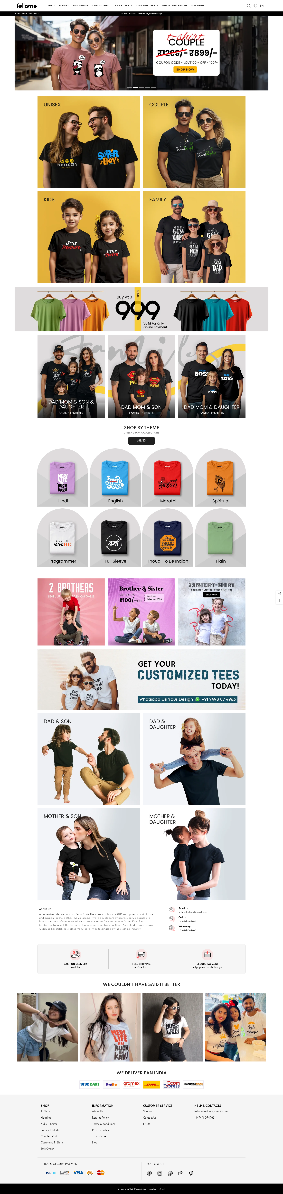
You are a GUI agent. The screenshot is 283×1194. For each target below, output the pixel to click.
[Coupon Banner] (141, 309)
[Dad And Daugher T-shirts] (194, 759)
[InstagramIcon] (160, 1173)
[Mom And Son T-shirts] (89, 854)
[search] (248, 5)
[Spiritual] (220, 477)
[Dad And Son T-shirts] (89, 759)
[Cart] (261, 5)
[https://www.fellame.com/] (27, 5)
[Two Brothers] (71, 612)
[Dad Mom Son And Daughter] (71, 376)
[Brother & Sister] (141, 612)
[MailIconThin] (181, 1173)
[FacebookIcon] (149, 1173)
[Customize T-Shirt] (141, 679)
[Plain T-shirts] (220, 537)
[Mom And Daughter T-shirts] (194, 854)
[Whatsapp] (170, 1173)
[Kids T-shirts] (89, 237)
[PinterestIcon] (191, 1173)
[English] (115, 477)
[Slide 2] (135, 87)
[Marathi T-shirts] (167, 477)
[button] (279, 594)
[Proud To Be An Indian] (167, 537)
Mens (141, 440)
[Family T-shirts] (194, 237)
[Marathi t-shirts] (141, 53)
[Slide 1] (129, 87)
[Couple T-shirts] (194, 142)
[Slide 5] (153, 87)
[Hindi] (62, 477)
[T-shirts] (89, 142)
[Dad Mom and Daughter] (211, 376)
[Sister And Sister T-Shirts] (211, 612)
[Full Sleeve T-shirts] (115, 537)
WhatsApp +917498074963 (27, 14)
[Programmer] (62, 537)
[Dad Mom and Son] (141, 376)
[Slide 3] (141, 87)
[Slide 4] (147, 87)
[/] (255, 5)
